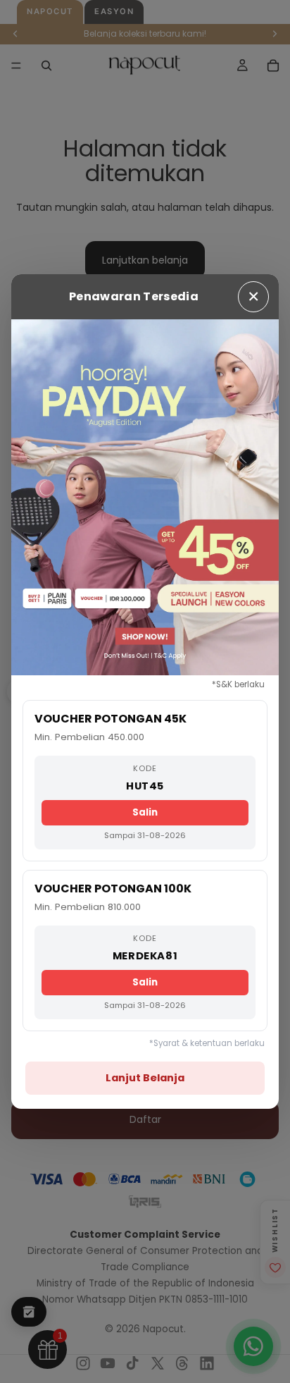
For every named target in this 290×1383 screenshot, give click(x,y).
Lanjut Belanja (145, 1078)
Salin (145, 812)
